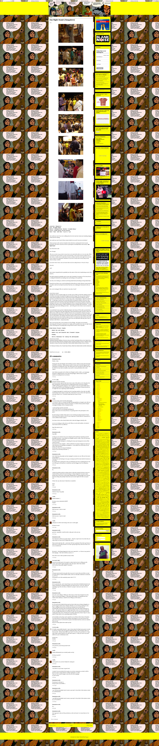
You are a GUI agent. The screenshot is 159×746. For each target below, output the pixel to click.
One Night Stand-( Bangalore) (62, 20)
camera (107, 448)
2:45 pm (54, 624)
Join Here (97, 132)
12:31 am (54, 504)
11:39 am (54, 579)
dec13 (100, 455)
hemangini (54, 560)
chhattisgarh (107, 450)
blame (100, 444)
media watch (100, 479)
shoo (50, 22)
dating (97, 455)
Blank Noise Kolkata (106, 445)
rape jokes (105, 491)
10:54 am (54, 657)
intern (105, 471)
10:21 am (54, 527)
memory (106, 480)
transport (97, 512)
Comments (99, 539)
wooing (106, 516)
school (108, 498)
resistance (102, 495)
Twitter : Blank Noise (99, 309)
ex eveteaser (103, 462)
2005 (98, 422)
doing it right (102, 459)
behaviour (98, 442)
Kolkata (97, 279)
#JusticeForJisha (100, 433)
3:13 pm (54, 567)
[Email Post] (62, 352)
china (97, 452)
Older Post (89, 725)
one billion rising (98, 486)
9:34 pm (54, 487)
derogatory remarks (105, 457)
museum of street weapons (104, 483)
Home (71, 725)
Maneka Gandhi (104, 477)
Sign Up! (99, 401)
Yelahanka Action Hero (105, 517)
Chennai (97, 283)
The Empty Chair (107, 510)
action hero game (106, 435)
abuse (108, 434)
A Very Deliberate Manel (104, 434)
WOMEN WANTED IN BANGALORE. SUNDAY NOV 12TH (101, 405)
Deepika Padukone (106, 455)
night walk (105, 484)
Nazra (101, 484)
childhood (107, 451)
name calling (98, 484)
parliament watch (104, 487)
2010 (98, 392)
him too (101, 469)
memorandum (102, 480)
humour (108, 469)
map (107, 477)
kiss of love (101, 474)
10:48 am (54, 647)
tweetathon (107, 512)
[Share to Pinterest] (69, 352)
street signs (105, 506)
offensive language (106, 485)
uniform (100, 513)
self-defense (104, 499)
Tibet (97, 511)
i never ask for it (101, 470)
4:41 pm (54, 640)
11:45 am (54, 557)
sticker (107, 503)
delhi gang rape (107, 456)
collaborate (108, 452)
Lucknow (97, 284)
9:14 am (54, 511)
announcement (98, 440)
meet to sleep (105, 479)
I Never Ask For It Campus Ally (100, 76)
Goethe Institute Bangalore (100, 373)
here (96, 338)
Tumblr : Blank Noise (99, 304)
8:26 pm (54, 708)
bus (104, 448)
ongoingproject (104, 486)
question (104, 490)
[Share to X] (67, 352)
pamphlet (99, 487)
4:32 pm (54, 599)
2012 (98, 389)
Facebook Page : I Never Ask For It (101, 302)
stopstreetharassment (99, 504)
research (98, 495)
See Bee (54, 379)
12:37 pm (54, 685)
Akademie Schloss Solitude (100, 372)
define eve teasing (99, 456)
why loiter (98, 516)
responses (102, 496)
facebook (97, 463)
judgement (108, 472)
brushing (100, 448)
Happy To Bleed (98, 468)
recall (103, 492)
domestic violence (107, 459)
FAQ (103, 463)
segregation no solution (99, 499)
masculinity (105, 478)
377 (99, 434)
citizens (100, 452)
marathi (97, 478)
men (108, 480)
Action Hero (99, 435)
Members (97, 480)
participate (100, 488)
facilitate (100, 463)
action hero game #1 (98, 436)
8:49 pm (54, 693)
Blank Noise (104, 444)
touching (104, 511)
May (98, 415)
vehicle (97, 514)
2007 (98, 396)
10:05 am (54, 429)
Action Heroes (74, 283)
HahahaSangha (106, 467)
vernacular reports (106, 514)
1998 (98, 427)
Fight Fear (101, 464)
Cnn (105, 452)
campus (101, 449)
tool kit (101, 511)
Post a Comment (54, 719)
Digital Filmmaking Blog (75, 632)
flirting (107, 464)
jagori (97, 472)
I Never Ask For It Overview (100, 82)
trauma (100, 512)
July (98, 412)
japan (105, 472)
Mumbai (97, 280)
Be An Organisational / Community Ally (102, 78)
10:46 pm (54, 493)
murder (98, 483)
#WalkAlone (106, 433)
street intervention (101, 505)
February (99, 419)
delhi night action (99, 457)
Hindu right (104, 469)
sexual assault (99, 500)
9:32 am (54, 677)
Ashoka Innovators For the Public (101, 370)
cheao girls (99, 450)
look (75, 289)
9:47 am (54, 396)
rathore (100, 492)
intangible (102, 471)
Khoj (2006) (98, 375)
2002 (98, 423)
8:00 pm (54, 465)
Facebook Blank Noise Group (100, 307)
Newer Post (53, 725)
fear (105, 463)
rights (105, 496)
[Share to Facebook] (68, 352)
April (98, 416)
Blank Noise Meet (99, 446)
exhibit (107, 462)
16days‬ (97, 434)
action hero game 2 (104, 436)
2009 (98, 393)
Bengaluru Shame (102, 443)
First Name (98, 60)
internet (108, 471)
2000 (98, 426)
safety (101, 498)
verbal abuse (101, 514)
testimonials (102, 510)
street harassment (106, 504)
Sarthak (54, 627)
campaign (97, 449)
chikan (98, 451)
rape (96, 491)
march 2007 (100, 478)
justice (98, 473)
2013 (98, 388)
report (107, 493)
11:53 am (54, 451)
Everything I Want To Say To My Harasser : (102, 210)
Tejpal (98, 510)
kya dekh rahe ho (106, 474)
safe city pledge (101, 497)
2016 (98, 384)
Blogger (86, 737)
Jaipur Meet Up (101, 472)
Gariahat (100, 465)
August (99, 411)
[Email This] (65, 352)
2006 (98, 397)
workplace (99, 517)
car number (107, 449)
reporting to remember (100, 494)
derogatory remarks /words (100, 458)
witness (102, 516)
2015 (98, 385)
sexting (108, 499)
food (96, 465)
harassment (102, 468)
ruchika (108, 496)
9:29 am (54, 376)
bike (106, 443)
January (99, 420)
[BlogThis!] (66, 352)
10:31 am (54, 534)
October (99, 408)
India (99, 471)
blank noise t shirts (106, 446)
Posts (98, 537)
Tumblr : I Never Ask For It (100, 299)
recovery (102, 493)
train (107, 511)
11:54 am (54, 701)
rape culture (101, 491)
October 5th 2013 (100, 485)
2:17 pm (54, 716)
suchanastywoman (106, 507)
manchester (99, 477)
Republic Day (107, 494)
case (96, 450)
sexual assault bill (105, 500)
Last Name (98, 64)
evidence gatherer (98, 462)
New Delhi (97, 282)
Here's (104, 290)
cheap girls (103, 450)
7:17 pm (54, 590)
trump (103, 512)
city (103, 452)
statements (101, 502)
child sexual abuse (102, 451)
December (99, 398)
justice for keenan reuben (103, 473)
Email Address (99, 56)
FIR (104, 464)
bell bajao (103, 442)
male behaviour (107, 476)
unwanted (104, 513)
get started (104, 465)
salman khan (104, 498)
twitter (97, 513)
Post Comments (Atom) (74, 728)
